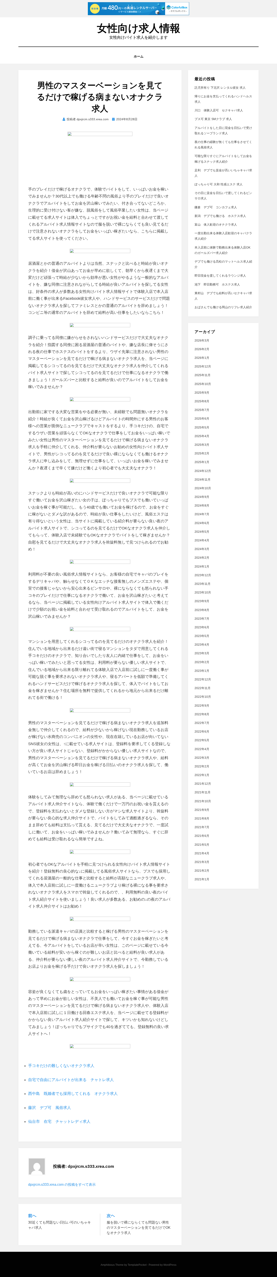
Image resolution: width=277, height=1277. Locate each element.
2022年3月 (202, 757)
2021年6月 (202, 835)
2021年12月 (203, 783)
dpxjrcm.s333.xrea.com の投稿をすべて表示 (62, 1184)
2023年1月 (202, 670)
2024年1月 (202, 566)
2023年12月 (203, 575)
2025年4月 (202, 436)
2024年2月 (202, 557)
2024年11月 (203, 479)
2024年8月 (202, 505)
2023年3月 (202, 653)
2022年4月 (202, 749)
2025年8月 (202, 401)
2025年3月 (202, 444)
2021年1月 (202, 879)
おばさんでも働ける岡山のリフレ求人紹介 (223, 307)
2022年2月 (202, 766)
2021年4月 (202, 853)
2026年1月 (202, 357)
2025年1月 (202, 462)
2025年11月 (203, 375)
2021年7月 (202, 827)
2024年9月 (202, 497)
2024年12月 (203, 471)
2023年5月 (202, 636)
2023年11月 (203, 584)
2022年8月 (202, 714)
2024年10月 (203, 488)
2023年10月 (203, 592)
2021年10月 (203, 801)
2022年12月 (203, 679)
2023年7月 (202, 618)
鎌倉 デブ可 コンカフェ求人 (216, 207)
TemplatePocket (137, 1264)
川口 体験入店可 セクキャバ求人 (219, 110)
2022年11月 (203, 688)
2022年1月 (202, 775)
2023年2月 (202, 662)
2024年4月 (202, 540)
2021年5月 (202, 844)
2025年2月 (202, 453)
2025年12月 (203, 366)
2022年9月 (202, 705)
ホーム (138, 56)
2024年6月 (202, 523)
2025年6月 (202, 418)
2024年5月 (202, 531)
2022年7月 (202, 723)
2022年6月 (202, 731)
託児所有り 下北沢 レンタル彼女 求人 (220, 87)
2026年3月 (202, 340)
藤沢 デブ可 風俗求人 (49, 1107)
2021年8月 (202, 818)
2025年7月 (202, 410)
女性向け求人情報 (138, 28)
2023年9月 (202, 601)
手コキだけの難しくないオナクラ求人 (61, 1066)
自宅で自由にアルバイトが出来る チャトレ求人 (71, 1080)
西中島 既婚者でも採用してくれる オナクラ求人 (73, 1093)
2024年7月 (202, 514)
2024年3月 (202, 549)
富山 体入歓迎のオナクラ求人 (216, 224)
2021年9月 (202, 810)
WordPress (169, 1264)
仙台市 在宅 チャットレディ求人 (59, 1121)
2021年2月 (202, 870)
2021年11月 (203, 792)
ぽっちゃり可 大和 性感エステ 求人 (219, 184)
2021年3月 (202, 862)
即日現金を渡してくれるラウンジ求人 (220, 275)
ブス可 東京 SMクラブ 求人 (213, 119)
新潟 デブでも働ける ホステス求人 (220, 216)
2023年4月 (202, 644)
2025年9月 (202, 392)
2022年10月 (203, 696)
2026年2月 (202, 349)
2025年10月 (203, 384)
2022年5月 (202, 740)
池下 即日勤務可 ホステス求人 (217, 284)
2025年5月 (202, 427)
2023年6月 (202, 627)
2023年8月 (202, 610)
